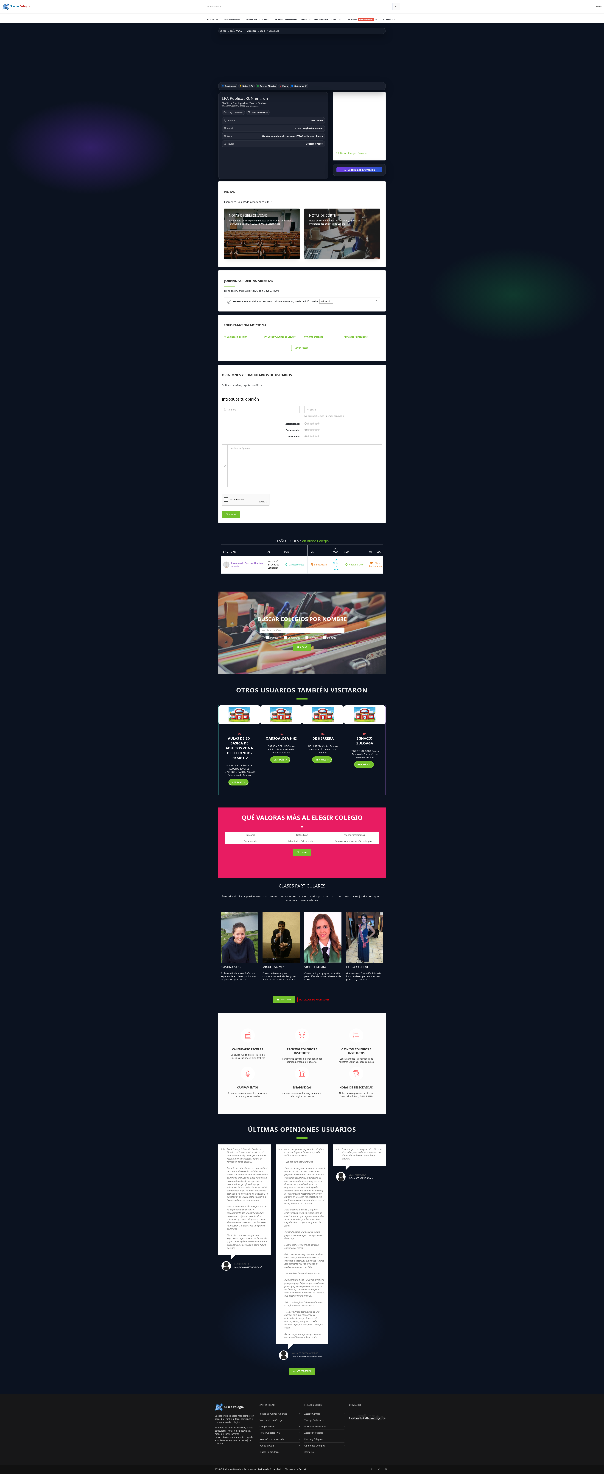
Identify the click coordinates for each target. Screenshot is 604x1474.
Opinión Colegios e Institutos (356, 1051)
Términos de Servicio (296, 1469)
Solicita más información (361, 169)
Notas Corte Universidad (272, 1439)
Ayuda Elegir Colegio (326, 19)
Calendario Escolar (259, 112)
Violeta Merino (315, 967)
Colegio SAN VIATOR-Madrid (361, 1177)
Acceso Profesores (313, 1432)
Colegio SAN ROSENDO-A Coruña (248, 1267)
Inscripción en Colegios (272, 1420)
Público (274, 637)
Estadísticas (302, 1087)
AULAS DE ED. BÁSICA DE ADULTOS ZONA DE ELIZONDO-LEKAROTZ (239, 748)
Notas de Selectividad (356, 1087)
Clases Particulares (257, 19)
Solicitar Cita (326, 301)
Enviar (232, 514)
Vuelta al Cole (356, 564)
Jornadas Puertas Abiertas (273, 1413)
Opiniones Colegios (314, 1445)
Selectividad (320, 564)
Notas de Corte (336, 566)
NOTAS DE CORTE (322, 215)
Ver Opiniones (303, 1371)
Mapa (285, 86)
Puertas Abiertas (268, 86)
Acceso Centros (312, 1413)
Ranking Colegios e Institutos (302, 1051)
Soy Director (301, 347)
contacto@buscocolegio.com (371, 1418)
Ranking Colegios (313, 1439)
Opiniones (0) (300, 86)
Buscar (211, 19)
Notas (304, 19)
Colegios (360, 19)
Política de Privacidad (269, 1469)
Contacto (388, 19)
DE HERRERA (323, 738)
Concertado (294, 637)
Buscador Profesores (315, 1426)
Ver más (237, 782)
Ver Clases (285, 999)
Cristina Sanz (231, 967)
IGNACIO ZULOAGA (364, 740)
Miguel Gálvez (273, 967)
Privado (313, 637)
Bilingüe (331, 637)
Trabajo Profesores (286, 19)
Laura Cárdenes (358, 967)
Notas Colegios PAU (270, 1432)
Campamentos (232, 19)
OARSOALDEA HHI (281, 738)
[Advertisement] (302, 58)
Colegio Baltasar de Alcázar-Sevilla (306, 1356)
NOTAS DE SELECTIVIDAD (248, 215)
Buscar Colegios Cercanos (353, 153)
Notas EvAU (247, 86)
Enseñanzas (230, 86)
